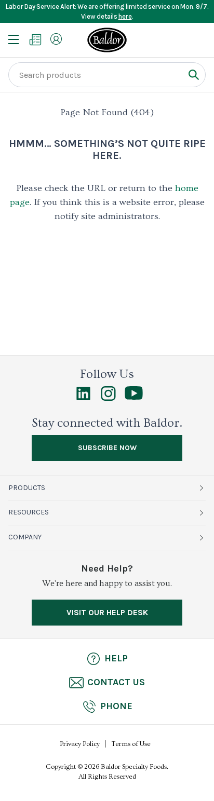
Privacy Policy (80, 744)
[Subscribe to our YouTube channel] (134, 397)
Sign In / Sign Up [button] (56, 39)
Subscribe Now (107, 447)
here (125, 16)
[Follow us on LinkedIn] (83, 398)
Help (116, 658)
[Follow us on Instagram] (108, 398)
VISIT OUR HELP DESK (107, 612)
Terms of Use (131, 744)
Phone (116, 706)
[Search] (193, 74)
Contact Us (116, 682)
